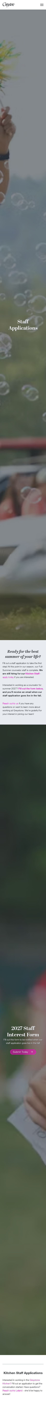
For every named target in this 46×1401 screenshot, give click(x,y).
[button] (23, 1052)
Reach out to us (10, 703)
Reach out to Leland (12, 1390)
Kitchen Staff (32, 673)
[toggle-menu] (42, 5)
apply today (8, 677)
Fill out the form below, (30, 688)
